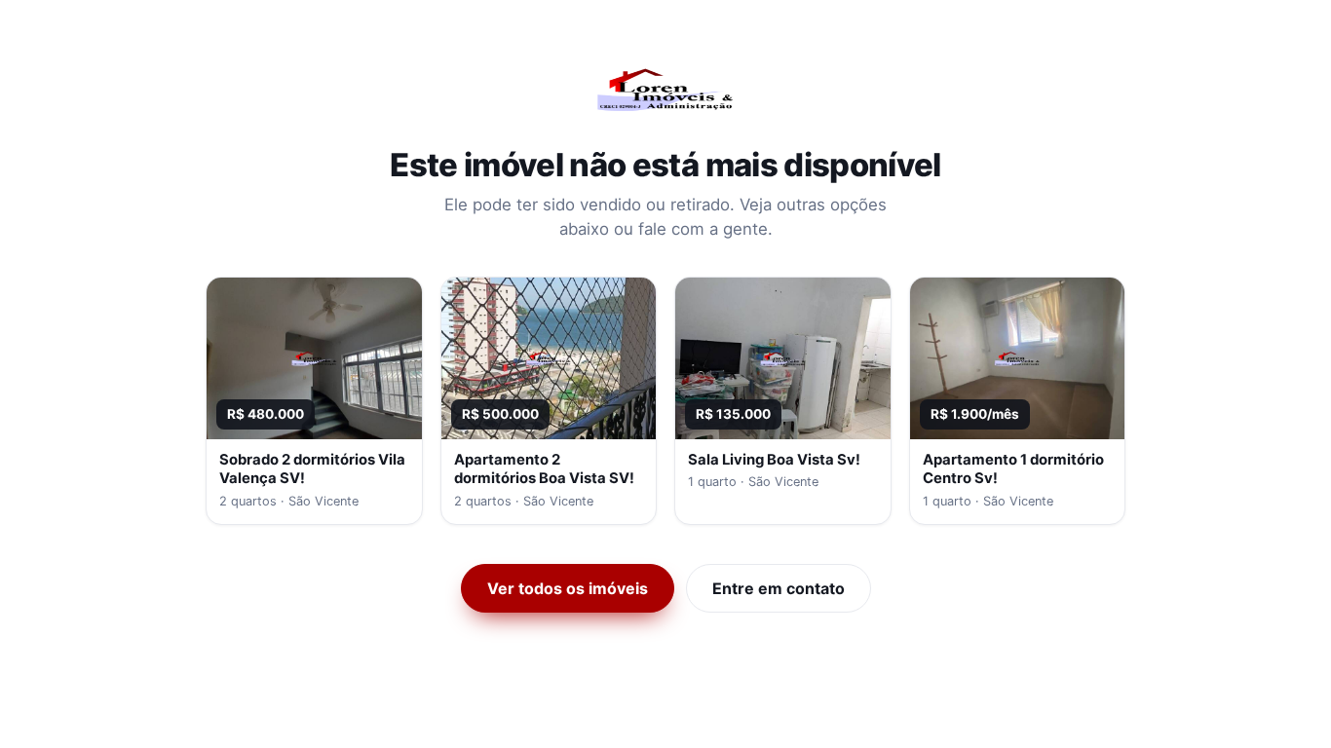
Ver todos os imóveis (567, 588)
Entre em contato (778, 588)
